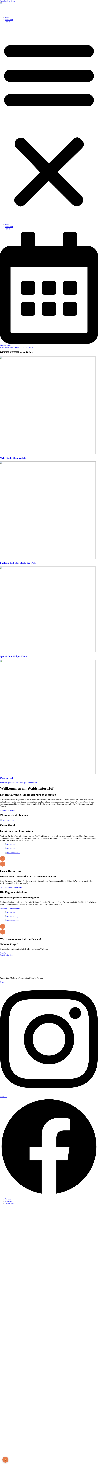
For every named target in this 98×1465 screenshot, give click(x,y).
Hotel (7, 17)
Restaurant (9, 20)
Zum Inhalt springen (7, 1)
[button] (49, 123)
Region (7, 22)
